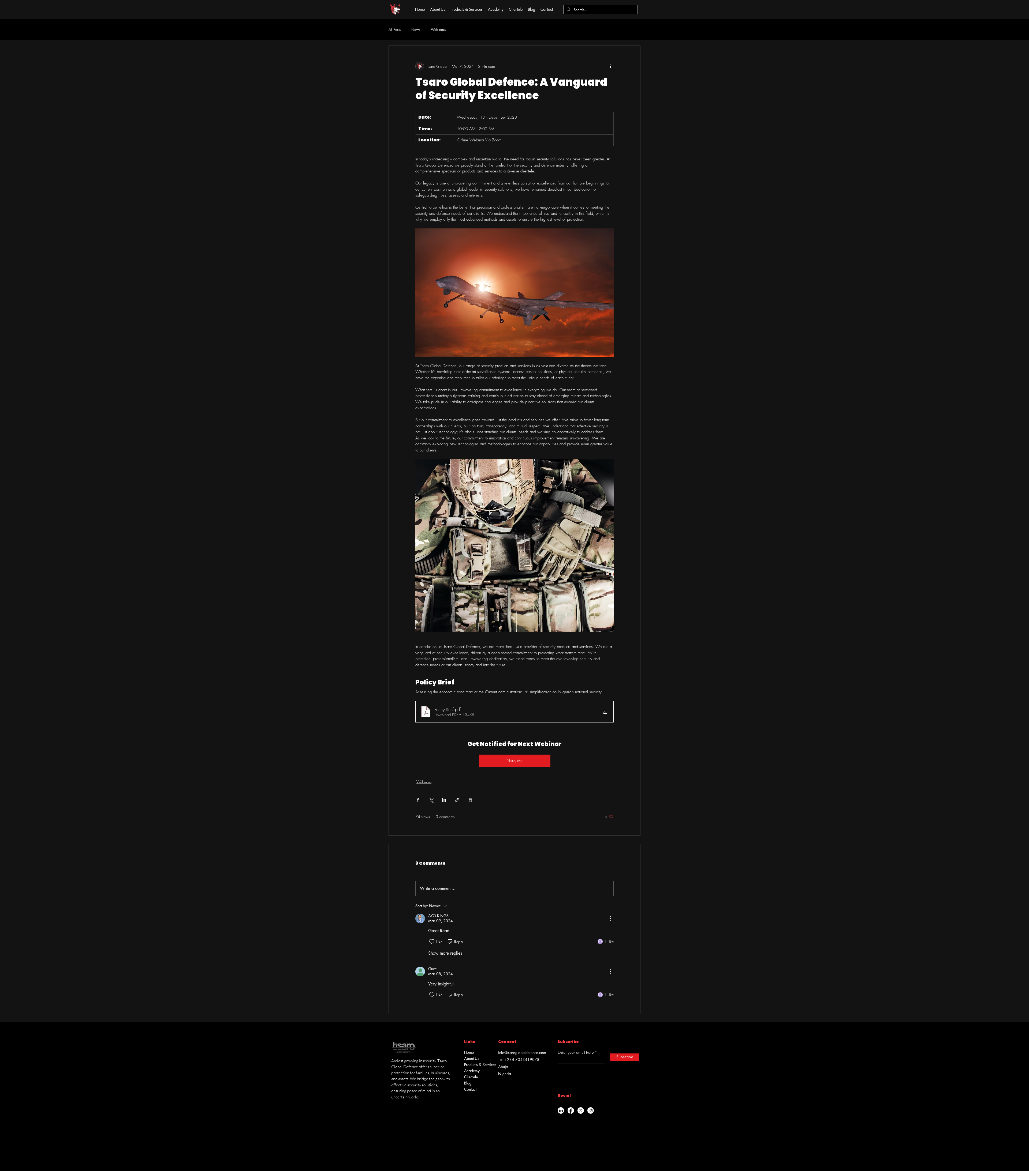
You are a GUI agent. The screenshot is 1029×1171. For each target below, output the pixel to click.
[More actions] (610, 66)
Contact (470, 1089)
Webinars (438, 29)
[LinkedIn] (561, 1110)
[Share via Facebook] (417, 800)
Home (469, 1052)
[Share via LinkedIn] (444, 800)
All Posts (395, 29)
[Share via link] (457, 800)
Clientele (471, 1076)
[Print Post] (470, 800)
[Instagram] (590, 1110)
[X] (580, 1110)
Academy (472, 1070)
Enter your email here (576, 1052)
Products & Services (478, 1064)
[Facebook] (571, 1110)
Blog (467, 1083)
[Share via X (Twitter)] (431, 800)
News (415, 29)
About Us (471, 1058)
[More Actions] (610, 918)
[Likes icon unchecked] (431, 941)
